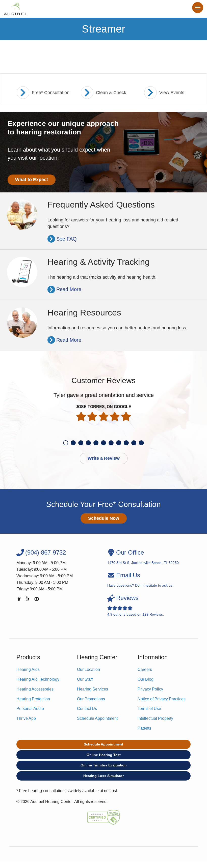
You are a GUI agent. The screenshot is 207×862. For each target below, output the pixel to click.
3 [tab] (80, 442)
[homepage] (15, 9)
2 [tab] (73, 442)
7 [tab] (111, 442)
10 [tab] (133, 442)
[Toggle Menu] (197, 7)
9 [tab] (126, 442)
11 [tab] (141, 442)
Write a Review (104, 458)
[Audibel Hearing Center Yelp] (27, 599)
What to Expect (31, 179)
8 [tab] (118, 442)
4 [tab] (88, 442)
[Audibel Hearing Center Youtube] (36, 599)
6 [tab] (103, 442)
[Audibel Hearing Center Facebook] (18, 599)
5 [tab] (95, 442)
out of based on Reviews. (135, 605)
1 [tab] (65, 442)
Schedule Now (103, 518)
